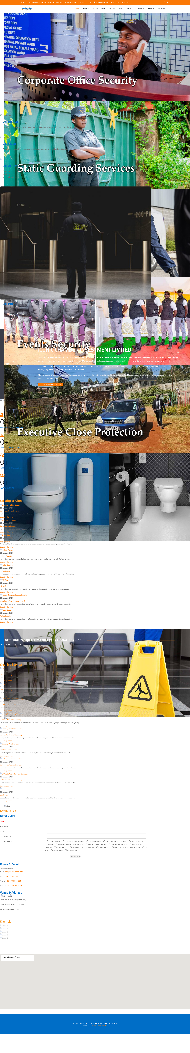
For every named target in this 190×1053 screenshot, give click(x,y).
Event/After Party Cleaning (10, 720)
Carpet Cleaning (6, 690)
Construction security (119, 844)
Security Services (6, 517)
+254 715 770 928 (14, 886)
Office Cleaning (6, 675)
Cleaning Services (7, 681)
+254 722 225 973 (86, 2)
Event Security (5, 541)
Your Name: (4, 826)
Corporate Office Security (9, 511)
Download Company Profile (50, 384)
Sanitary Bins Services (8, 750)
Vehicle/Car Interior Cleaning (11, 735)
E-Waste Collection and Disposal (13, 780)
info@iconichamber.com (14, 871)
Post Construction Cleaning (10, 705)
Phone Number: (6, 836)
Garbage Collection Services (11, 765)
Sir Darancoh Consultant (99, 1026)
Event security (104, 847)
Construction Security (8, 526)
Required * (4, 821)
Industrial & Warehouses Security (13, 601)
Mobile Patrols (6, 556)
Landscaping (4, 795)
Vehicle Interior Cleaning (97, 844)
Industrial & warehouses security (70, 844)
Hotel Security (5, 571)
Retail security (62, 847)
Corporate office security (74, 841)
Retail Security (5, 616)
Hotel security (72, 850)
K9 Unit (3, 586)
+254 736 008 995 (102, 2)
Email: (2, 831)
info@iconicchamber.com (121, 2)
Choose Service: (6, 841)
